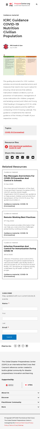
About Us (5, 393)
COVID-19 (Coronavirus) (14, 132)
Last (3, 323)
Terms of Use (13, 425)
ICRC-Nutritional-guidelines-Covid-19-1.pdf (20, 147)
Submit (9, 337)
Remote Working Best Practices (19, 217)
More (4, 407)
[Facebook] (7, 157)
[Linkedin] (17, 157)
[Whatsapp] (22, 157)
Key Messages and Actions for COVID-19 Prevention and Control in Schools (19, 178)
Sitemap (20, 425)
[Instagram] (27, 157)
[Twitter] (12, 157)
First (3, 313)
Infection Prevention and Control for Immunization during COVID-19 (20, 248)
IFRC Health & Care (16, 45)
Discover (5, 397)
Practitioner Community (11, 402)
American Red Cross (21, 423)
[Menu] (6, 4)
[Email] (33, 157)
